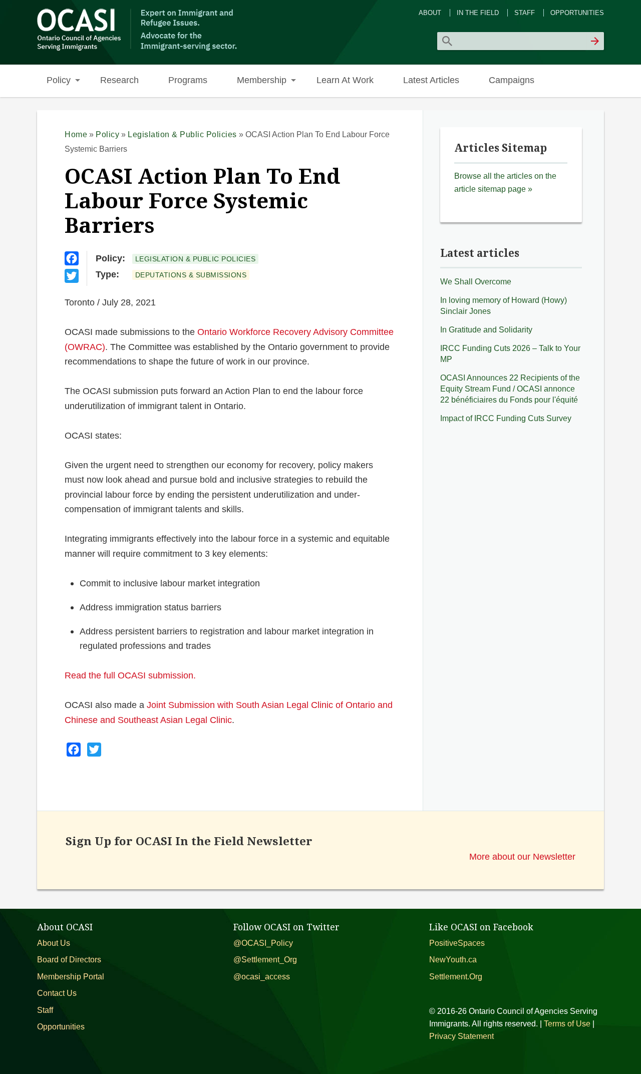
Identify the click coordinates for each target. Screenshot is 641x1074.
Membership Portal (70, 976)
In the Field (478, 13)
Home (76, 134)
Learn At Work (345, 80)
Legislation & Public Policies (182, 134)
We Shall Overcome (475, 281)
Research (119, 80)
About (430, 13)
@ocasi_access (261, 976)
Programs (187, 80)
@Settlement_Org (265, 959)
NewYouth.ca (453, 959)
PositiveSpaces (457, 943)
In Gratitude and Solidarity (486, 329)
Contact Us (57, 993)
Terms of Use (567, 1023)
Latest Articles (431, 80)
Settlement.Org (455, 976)
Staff (524, 13)
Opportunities (577, 13)
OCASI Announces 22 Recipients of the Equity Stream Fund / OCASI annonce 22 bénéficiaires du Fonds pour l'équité (510, 389)
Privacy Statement (461, 1036)
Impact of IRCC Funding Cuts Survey (505, 418)
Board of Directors (69, 959)
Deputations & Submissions (191, 275)
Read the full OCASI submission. (130, 675)
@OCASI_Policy (263, 943)
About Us (53, 943)
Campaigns (511, 80)
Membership (261, 80)
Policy (59, 80)
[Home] (138, 49)
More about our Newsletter (522, 856)
